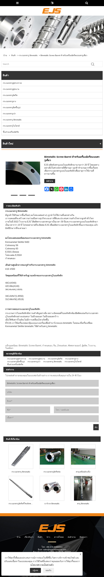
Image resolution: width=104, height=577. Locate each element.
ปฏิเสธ (35, 570)
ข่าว (48, 537)
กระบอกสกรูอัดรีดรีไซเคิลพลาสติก (22, 503)
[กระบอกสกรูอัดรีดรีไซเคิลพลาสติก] (21, 488)
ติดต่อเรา (83, 537)
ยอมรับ (48, 570)
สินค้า (13, 55)
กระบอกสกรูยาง (9, 101)
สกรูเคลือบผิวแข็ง (83, 472)
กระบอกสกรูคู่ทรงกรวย (12, 83)
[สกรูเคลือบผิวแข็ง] (83, 456)
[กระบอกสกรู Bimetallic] (21, 456)
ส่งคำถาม (49, 181)
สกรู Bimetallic (83, 503)
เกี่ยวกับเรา (29, 537)
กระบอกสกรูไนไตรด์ (11, 126)
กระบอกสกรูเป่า (9, 113)
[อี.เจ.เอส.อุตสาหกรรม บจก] (51, 11)
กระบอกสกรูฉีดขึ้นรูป (11, 107)
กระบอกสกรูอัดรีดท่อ (51, 472)
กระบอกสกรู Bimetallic (28, 55)
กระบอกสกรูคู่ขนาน (11, 89)
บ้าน (18, 537)
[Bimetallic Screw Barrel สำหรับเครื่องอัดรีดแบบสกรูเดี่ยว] (23, 174)
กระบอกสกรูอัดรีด (10, 95)
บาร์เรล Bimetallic (51, 503)
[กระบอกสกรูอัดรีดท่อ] (52, 456)
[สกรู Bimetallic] (83, 488)
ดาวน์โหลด (59, 537)
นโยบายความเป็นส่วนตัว (42, 565)
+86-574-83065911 (54, 547)
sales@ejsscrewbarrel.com (54, 549)
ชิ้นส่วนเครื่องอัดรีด (11, 132)
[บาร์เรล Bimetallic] (52, 488)
